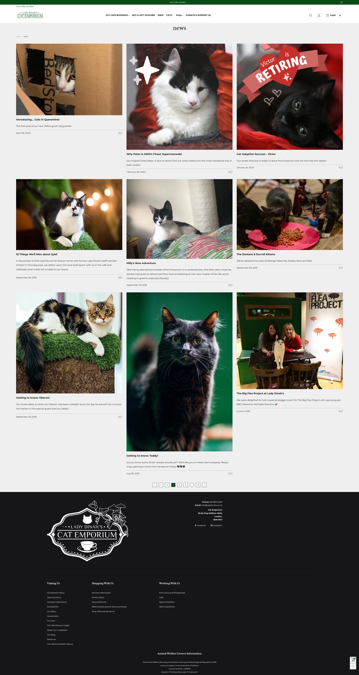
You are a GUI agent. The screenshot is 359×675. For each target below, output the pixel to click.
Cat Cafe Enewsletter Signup (60, 644)
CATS (169, 15)
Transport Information (57, 602)
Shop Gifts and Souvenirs (103, 611)
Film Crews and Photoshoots (172, 593)
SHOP (161, 15)
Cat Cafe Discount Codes (58, 625)
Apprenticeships (166, 602)
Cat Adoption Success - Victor (256, 154)
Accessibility (52, 607)
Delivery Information (101, 593)
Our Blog (51, 635)
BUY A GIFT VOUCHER (143, 15)
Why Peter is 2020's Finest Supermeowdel (154, 154)
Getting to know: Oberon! (33, 397)
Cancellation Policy (56, 593)
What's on (51, 639)
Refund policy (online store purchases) (109, 607)
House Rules (52, 616)
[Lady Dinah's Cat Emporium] (30, 15)
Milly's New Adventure (141, 263)
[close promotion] (341, 2)
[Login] (319, 15)
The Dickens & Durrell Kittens (256, 254)
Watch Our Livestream (57, 630)
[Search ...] (310, 15)
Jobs (161, 597)
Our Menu (51, 611)
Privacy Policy (98, 597)
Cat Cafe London (178, 2)
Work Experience (167, 607)
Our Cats (51, 621)
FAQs (179, 15)
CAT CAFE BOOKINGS (117, 15)
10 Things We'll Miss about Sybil (36, 254)
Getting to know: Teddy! (142, 455)
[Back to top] (353, 666)
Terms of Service (99, 602)
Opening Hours (54, 597)
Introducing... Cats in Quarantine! (37, 119)
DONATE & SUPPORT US (198, 15)
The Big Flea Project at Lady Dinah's (260, 393)
